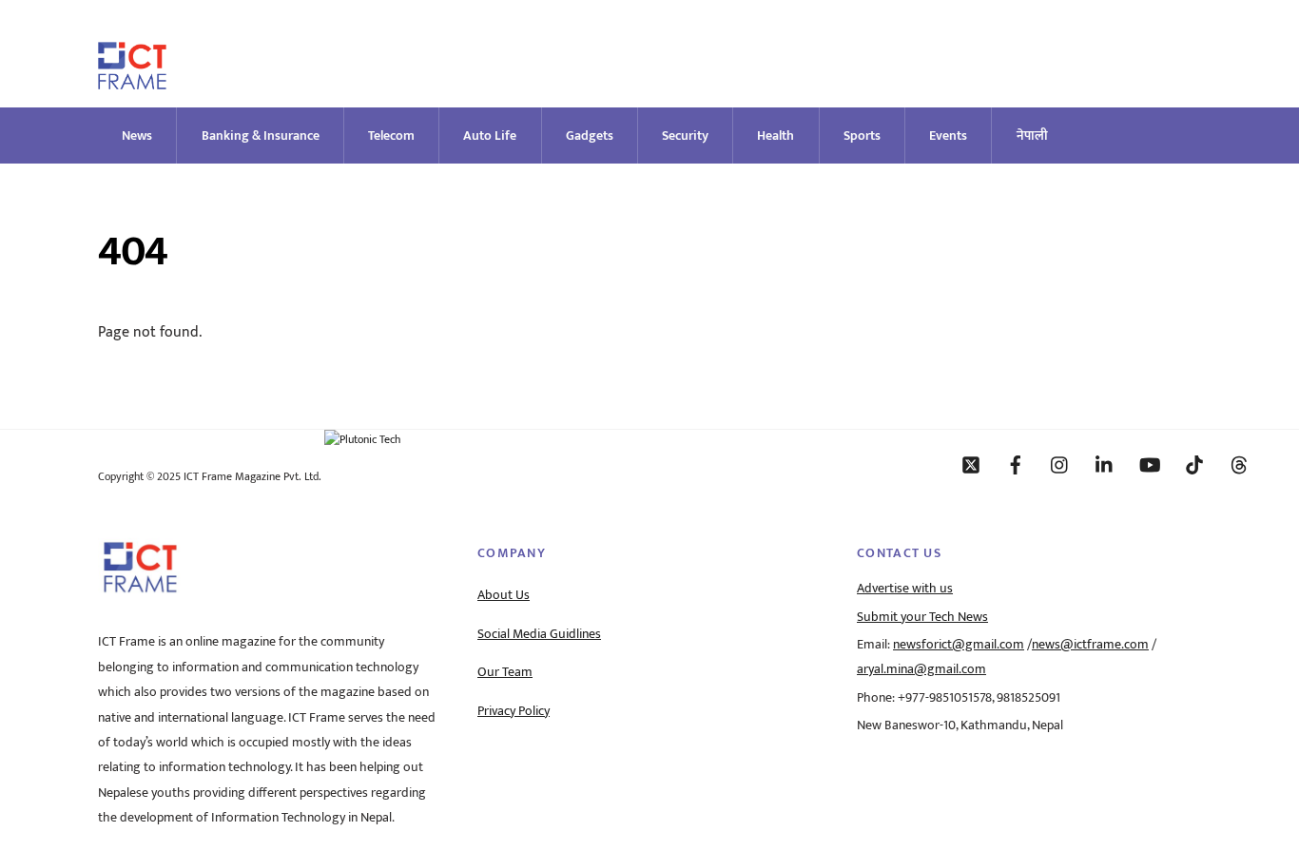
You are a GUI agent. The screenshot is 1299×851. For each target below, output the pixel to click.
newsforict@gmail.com (958, 644)
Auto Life (489, 135)
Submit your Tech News (922, 617)
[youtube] (1150, 464)
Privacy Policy (513, 711)
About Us (503, 595)
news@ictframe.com (1090, 644)
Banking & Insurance (261, 135)
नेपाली (1032, 135)
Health (775, 135)
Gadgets (589, 135)
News (137, 135)
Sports (862, 135)
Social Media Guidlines (539, 634)
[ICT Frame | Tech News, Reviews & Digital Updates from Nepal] (132, 81)
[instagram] (1060, 464)
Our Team (505, 672)
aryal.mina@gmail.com (921, 669)
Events (948, 135)
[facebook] (1016, 464)
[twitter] (971, 464)
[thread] (1239, 464)
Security (685, 135)
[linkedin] (1105, 464)
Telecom (391, 135)
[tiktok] (1194, 464)
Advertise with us (905, 588)
